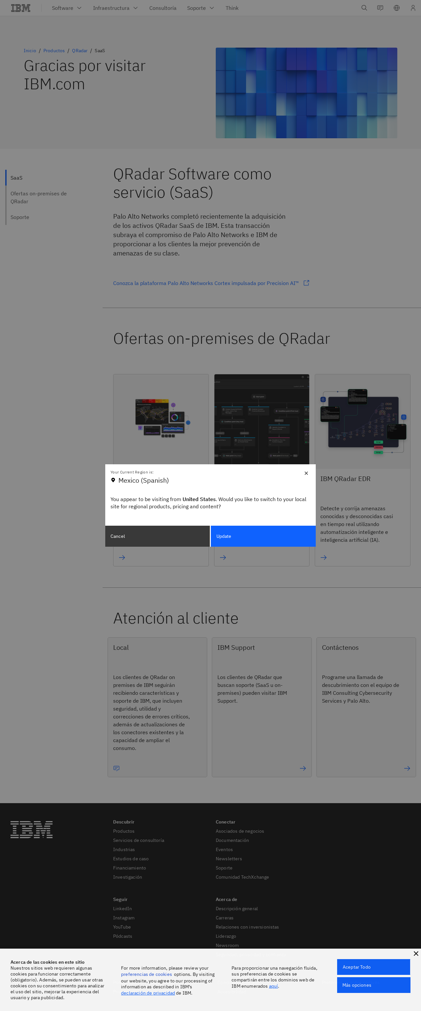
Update (224, 536)
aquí (273, 986)
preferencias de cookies (146, 974)
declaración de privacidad (148, 993)
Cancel (118, 536)
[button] (416, 953)
